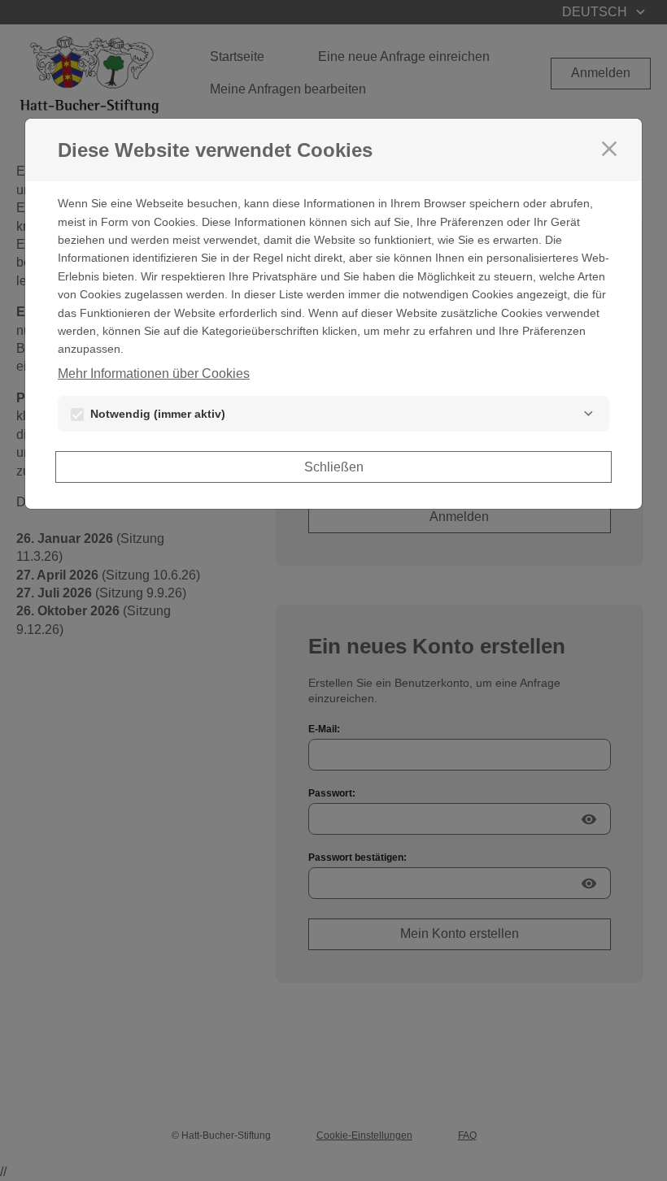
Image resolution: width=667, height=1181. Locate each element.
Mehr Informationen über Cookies (154, 373)
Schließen (334, 467)
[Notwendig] (588, 413)
